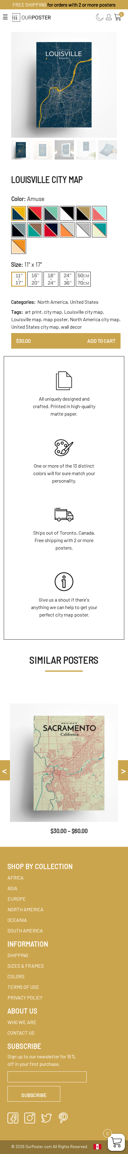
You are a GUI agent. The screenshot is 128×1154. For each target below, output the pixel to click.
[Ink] (67, 213)
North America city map (94, 319)
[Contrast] (34, 213)
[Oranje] (67, 229)
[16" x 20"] (34, 279)
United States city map (35, 327)
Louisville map (26, 319)
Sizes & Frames (25, 966)
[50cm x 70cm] (83, 279)
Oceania (17, 920)
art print (33, 312)
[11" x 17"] (18, 279)
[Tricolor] (99, 229)
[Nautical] (50, 229)
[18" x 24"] (50, 279)
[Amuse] (18, 213)
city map (53, 312)
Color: (18, 198)
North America (52, 302)
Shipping (17, 955)
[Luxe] (83, 213)
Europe (16, 899)
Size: (17, 264)
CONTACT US (20, 1033)
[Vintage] (18, 246)
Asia (12, 888)
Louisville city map (83, 312)
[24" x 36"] (67, 279)
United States (84, 302)
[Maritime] (99, 213)
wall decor (71, 327)
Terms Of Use (23, 987)
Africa (15, 877)
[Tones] (83, 229)
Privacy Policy (25, 997)
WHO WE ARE (21, 1022)
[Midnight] (18, 229)
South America (25, 930)
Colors (16, 976)
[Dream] (50, 213)
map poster (55, 319)
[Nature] (34, 229)
